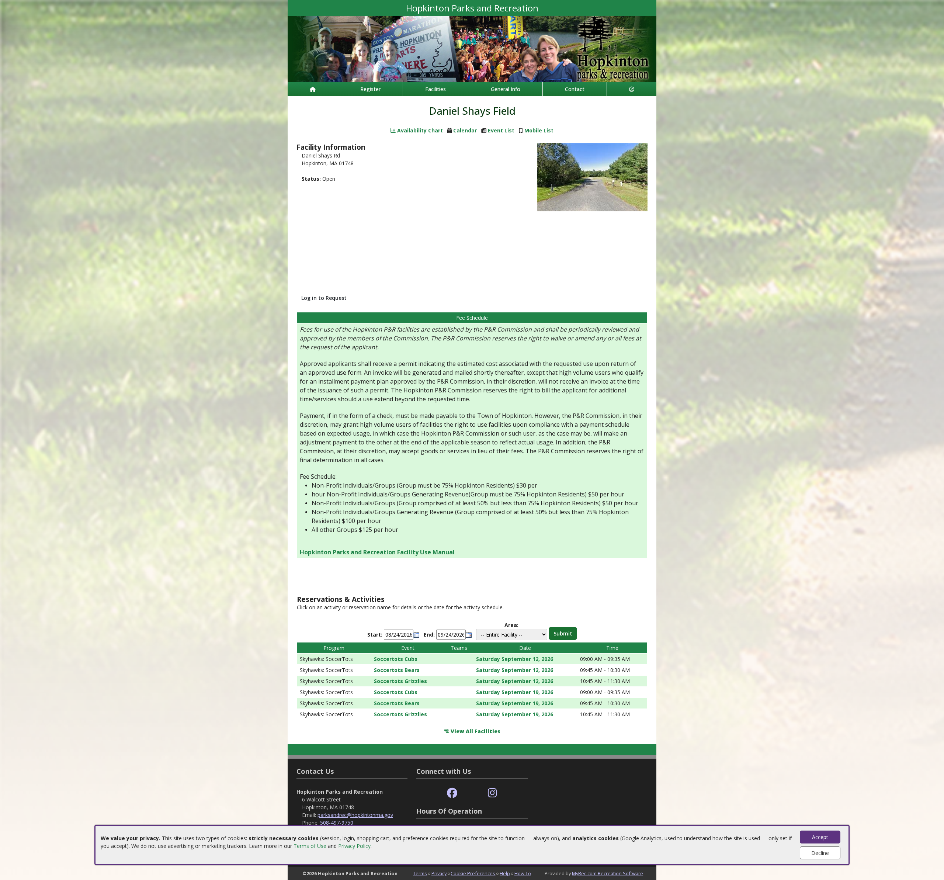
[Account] (631, 89)
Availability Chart (419, 130)
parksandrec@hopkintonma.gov (355, 814)
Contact (574, 89)
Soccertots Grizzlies (400, 681)
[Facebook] (452, 793)
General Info (505, 89)
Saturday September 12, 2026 (514, 658)
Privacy (439, 873)
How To (522, 873)
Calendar (465, 130)
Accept (820, 837)
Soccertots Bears (397, 669)
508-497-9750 (336, 822)
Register (370, 89)
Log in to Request (324, 297)
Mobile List (538, 130)
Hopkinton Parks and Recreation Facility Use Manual (377, 552)
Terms (420, 873)
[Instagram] (492, 793)
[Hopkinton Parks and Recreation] (472, 48)
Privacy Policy (354, 845)
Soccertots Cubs (395, 658)
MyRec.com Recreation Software (607, 873)
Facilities (435, 89)
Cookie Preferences (473, 873)
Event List (501, 130)
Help (505, 873)
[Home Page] (313, 89)
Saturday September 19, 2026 (514, 692)
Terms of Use (310, 845)
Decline (820, 852)
